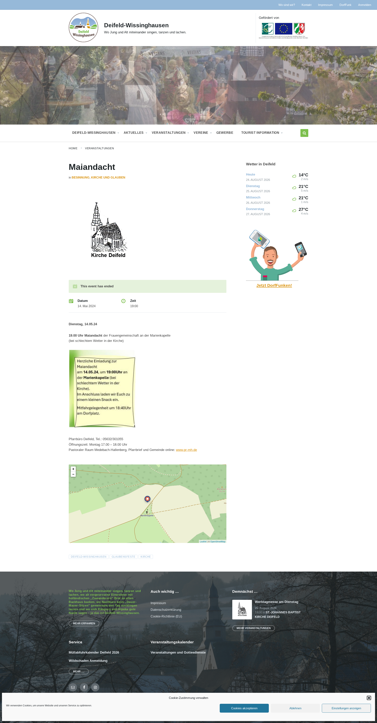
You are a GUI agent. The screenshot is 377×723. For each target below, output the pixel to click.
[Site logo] (83, 41)
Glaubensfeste (123, 556)
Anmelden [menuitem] (364, 4)
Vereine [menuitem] (201, 132)
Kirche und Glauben (108, 177)
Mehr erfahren (84, 623)
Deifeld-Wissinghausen (136, 25)
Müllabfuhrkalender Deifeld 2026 (94, 652)
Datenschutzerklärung (166, 609)
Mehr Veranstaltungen (254, 628)
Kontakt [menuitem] (306, 4)
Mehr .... (78, 671)
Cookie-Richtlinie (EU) (166, 616)
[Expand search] (304, 133)
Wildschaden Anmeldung (88, 661)
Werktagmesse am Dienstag (276, 602)
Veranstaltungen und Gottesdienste (178, 652)
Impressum (158, 603)
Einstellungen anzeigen (346, 708)
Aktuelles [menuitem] (134, 132)
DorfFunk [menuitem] (345, 4)
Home (73, 148)
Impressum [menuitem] (325, 4)
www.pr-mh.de (186, 450)
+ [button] (73, 469)
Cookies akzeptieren (244, 708)
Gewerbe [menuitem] (224, 132)
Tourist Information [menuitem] (260, 132)
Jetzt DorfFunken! (274, 285)
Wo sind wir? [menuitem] (286, 4)
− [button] (73, 474)
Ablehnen (295, 708)
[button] (369, 698)
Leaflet (203, 541)
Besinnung (81, 177)
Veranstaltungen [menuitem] (169, 132)
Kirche (146, 556)
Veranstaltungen (99, 148)
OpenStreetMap (217, 541)
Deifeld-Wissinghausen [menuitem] (94, 132)
